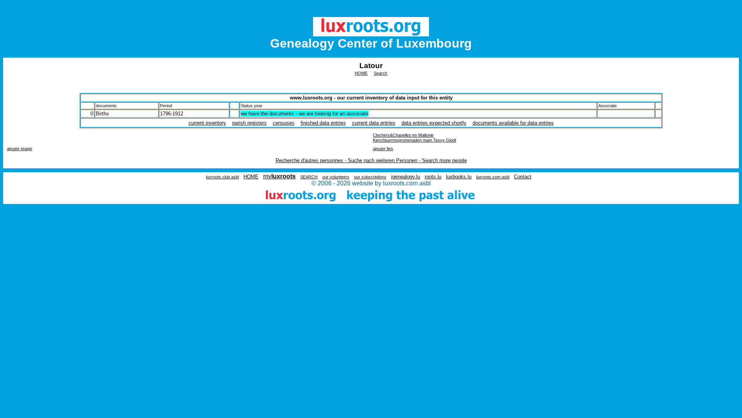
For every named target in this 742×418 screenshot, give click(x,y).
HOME (361, 73)
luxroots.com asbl (492, 177)
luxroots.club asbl (222, 177)
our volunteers (335, 177)
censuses (283, 123)
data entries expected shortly (434, 123)
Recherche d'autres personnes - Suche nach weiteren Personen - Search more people (371, 160)
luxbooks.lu (458, 177)
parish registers (249, 123)
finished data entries (323, 123)
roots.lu (433, 177)
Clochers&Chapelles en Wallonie (403, 135)
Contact (522, 177)
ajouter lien (383, 148)
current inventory (207, 123)
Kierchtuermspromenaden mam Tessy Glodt (414, 140)
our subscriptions (370, 177)
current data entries (373, 123)
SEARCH (309, 177)
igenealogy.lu (405, 177)
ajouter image (19, 148)
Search (380, 73)
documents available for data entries (513, 123)
